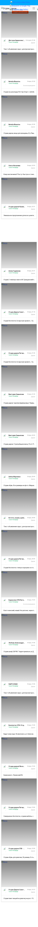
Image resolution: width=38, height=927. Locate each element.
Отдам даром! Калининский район (17, 207)
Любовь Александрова (17, 643)
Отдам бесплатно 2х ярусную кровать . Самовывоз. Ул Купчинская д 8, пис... (20, 321)
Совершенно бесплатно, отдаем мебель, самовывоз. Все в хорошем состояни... (20, 816)
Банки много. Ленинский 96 (13, 775)
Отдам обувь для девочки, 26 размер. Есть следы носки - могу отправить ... (20, 857)
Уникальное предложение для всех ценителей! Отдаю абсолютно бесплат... (20, 215)
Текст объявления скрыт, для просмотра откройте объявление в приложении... (20, 49)
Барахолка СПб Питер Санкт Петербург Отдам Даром (17, 600)
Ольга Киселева (14, 165)
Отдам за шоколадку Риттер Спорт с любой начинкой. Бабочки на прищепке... (20, 92)
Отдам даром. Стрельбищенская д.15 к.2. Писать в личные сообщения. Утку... (20, 444)
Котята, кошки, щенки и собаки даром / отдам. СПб (17, 518)
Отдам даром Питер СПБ (17, 353)
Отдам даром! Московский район (17, 766)
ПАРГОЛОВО (13, 684)
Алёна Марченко (15, 477)
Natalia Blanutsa (14, 81)
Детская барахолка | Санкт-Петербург (17, 40)
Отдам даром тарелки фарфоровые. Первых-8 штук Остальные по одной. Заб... (20, 403)
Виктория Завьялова (16, 394)
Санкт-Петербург (13, 42)
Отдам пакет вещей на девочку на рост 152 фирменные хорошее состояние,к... (20, 898)
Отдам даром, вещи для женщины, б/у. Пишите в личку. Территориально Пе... (20, 133)
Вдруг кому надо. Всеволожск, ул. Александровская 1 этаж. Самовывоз (20, 734)
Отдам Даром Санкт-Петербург (17, 312)
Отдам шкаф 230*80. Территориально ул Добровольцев (20, 651)
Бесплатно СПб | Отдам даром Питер (17, 725)
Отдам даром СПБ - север (17, 848)
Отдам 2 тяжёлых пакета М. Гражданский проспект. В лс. (20, 280)
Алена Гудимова (14, 271)
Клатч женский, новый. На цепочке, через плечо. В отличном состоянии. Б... (20, 610)
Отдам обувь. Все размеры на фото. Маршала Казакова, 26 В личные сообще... (20, 485)
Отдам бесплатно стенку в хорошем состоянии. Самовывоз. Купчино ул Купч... (20, 567)
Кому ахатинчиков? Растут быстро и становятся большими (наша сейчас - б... (20, 174)
